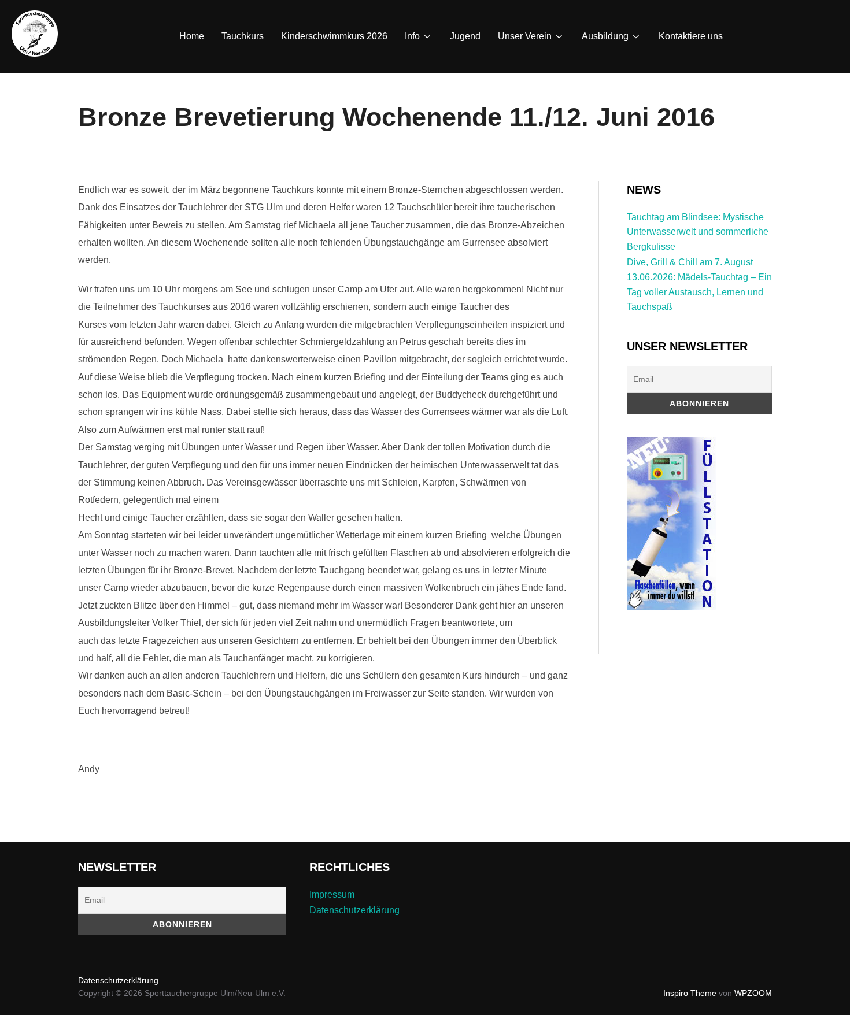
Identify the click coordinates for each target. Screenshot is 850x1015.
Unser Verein (525, 36)
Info (412, 36)
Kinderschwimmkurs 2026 (334, 36)
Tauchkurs (242, 36)
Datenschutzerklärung (354, 910)
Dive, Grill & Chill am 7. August (690, 262)
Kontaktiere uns (691, 36)
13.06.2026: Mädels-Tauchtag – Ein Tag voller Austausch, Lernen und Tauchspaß (699, 292)
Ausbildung (605, 36)
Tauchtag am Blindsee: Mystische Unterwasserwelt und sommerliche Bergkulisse (697, 231)
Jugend (465, 36)
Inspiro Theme (689, 993)
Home (191, 36)
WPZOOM (753, 993)
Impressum (331, 894)
